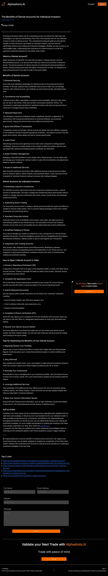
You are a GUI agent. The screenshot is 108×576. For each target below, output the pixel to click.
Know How (89, 291)
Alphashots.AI (16, 4)
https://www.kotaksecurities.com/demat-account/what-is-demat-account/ (34, 461)
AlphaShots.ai (45, 426)
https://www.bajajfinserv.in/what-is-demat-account (24, 476)
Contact (91, 4)
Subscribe (36, 531)
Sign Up (54, 559)
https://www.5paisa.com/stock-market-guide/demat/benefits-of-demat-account (36, 463)
